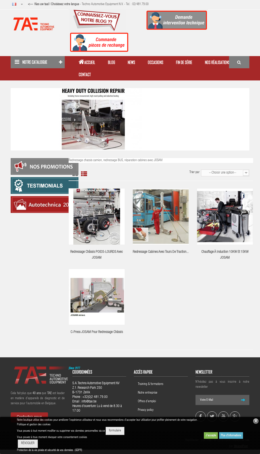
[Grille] (75, 174)
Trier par (194, 172)
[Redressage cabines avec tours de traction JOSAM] (161, 216)
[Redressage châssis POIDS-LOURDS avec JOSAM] (97, 216)
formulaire (115, 430)
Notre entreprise (147, 393)
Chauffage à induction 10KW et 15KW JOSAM (225, 255)
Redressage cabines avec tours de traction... (161, 252)
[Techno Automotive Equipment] (38, 23)
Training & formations (150, 384)
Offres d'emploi (147, 401)
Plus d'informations (231, 435)
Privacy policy (146, 410)
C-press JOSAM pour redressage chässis (97, 332)
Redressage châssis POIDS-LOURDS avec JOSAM (96, 255)
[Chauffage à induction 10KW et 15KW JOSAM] (225, 216)
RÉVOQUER (28, 443)
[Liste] (84, 174)
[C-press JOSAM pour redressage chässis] (97, 297)
